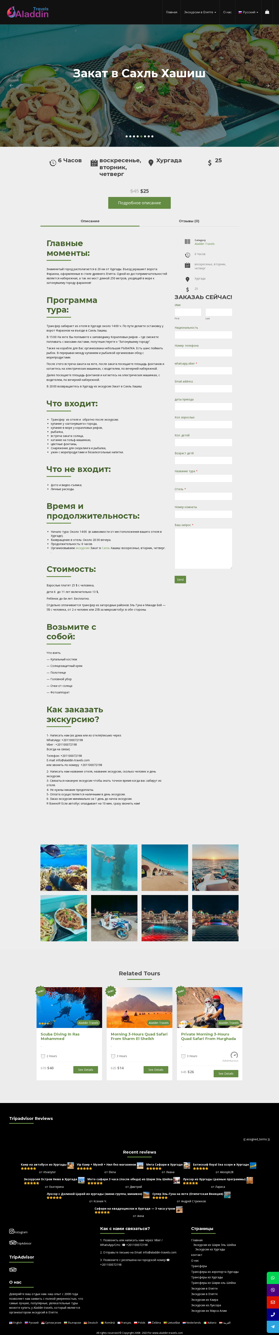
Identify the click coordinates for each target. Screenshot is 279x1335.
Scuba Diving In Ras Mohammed (60, 1036)
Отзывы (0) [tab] (189, 221)
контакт (196, 1255)
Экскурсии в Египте (199, 12)
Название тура (186, 471)
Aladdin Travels (205, 244)
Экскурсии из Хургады (210, 1249)
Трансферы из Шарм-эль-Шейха (213, 1283)
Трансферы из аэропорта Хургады (215, 1272)
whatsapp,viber (186, 363)
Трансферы (199, 1266)
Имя (178, 305)
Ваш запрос (184, 525)
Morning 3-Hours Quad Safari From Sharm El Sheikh (139, 1036)
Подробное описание (139, 203)
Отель (180, 489)
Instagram (21, 1232)
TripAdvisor (24, 1243)
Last (207, 318)
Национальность (186, 327)
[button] (11, 85)
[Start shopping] (267, 12)
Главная (171, 12)
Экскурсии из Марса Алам (209, 1311)
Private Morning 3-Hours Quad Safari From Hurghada (208, 1036)
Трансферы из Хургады (207, 1277)
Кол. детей (182, 435)
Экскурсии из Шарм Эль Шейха (214, 1245)
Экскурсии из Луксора (206, 1305)
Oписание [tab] (90, 221)
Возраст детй (184, 453)
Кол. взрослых (184, 417)
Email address (184, 381)
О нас (227, 12)
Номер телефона (187, 345)
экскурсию (83, 548)
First (177, 318)
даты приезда (184, 399)
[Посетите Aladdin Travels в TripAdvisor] (13, 1270)
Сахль (106, 548)
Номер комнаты (186, 507)
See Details (85, 1070)
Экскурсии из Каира (204, 1300)
